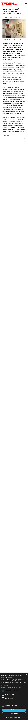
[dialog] (14, 696)
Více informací (4, 685)
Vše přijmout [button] (14, 710)
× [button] (26, 674)
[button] (14, 688)
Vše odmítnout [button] (14, 713)
